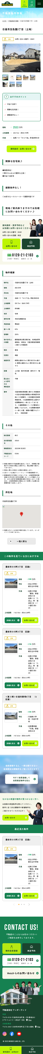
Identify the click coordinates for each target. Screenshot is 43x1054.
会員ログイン (31, 5)
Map (30, 1020)
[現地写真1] (21, 58)
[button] (18, 904)
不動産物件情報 (13, 21)
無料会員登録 (24, 5)
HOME (4, 21)
